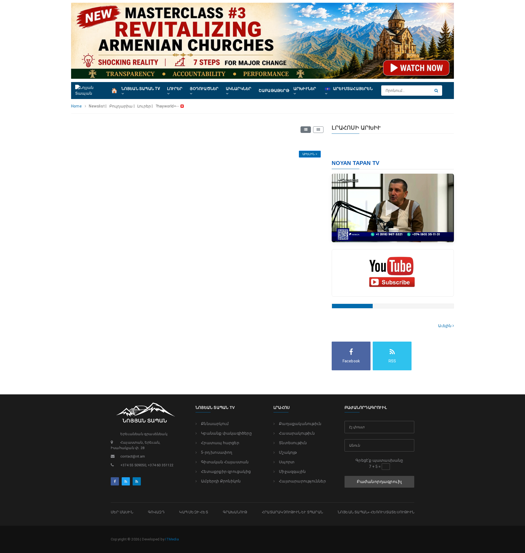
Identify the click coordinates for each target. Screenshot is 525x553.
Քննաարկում (215, 423)
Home (76, 106)
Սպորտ (286, 462)
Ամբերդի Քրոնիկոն (221, 481)
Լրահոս (281, 407)
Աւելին (445, 326)
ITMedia (172, 539)
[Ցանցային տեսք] (318, 129)
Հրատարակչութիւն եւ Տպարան (292, 512)
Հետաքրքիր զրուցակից (226, 471)
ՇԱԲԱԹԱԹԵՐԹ (274, 90)
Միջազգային (292, 471)
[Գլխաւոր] (114, 90)
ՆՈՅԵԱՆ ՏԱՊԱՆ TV (215, 407)
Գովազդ (156, 512)
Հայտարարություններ (302, 481)
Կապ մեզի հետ (193, 512)
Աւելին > (309, 154)
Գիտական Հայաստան (225, 462)
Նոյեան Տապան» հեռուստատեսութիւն (376, 512)
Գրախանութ (235, 512)
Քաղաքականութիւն (300, 423)
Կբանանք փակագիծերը (226, 433)
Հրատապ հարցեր (220, 443)
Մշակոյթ (288, 452)
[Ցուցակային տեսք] (306, 129)
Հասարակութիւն (297, 433)
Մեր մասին (122, 512)
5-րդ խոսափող (216, 452)
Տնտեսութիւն (293, 443)
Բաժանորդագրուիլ (379, 481)
